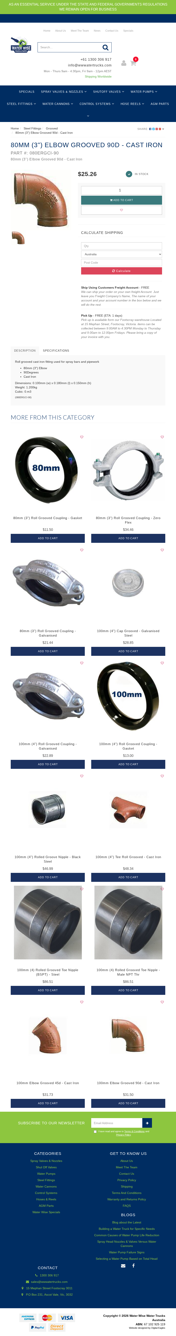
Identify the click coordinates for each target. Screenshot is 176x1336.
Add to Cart (123, 200)
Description (25, 350)
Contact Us (111, 30)
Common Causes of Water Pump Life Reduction (126, 1235)
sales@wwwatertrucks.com (49, 1281)
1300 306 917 (49, 1275)
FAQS (127, 1205)
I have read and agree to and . (123, 1133)
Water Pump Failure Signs (126, 1252)
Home (46, 30)
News (96, 30)
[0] (133, 63)
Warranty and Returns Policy (126, 1199)
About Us (60, 30)
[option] (41, 200)
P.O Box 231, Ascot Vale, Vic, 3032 (49, 1294)
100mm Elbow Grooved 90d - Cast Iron (128, 1083)
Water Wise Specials (46, 1212)
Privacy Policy (123, 1134)
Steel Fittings (20, 104)
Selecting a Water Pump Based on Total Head (127, 1258)
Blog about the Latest (126, 1222)
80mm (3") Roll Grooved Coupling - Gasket (47, 518)
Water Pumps (143, 91)
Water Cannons (56, 104)
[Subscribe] (147, 1123)
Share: (143, 129)
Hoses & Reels (46, 1199)
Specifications (56, 350)
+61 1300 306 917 (96, 59)
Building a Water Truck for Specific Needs (127, 1228)
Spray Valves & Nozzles (62, 91)
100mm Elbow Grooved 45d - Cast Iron (48, 1083)
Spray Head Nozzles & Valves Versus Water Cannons (126, 1244)
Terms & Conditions (134, 1131)
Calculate (123, 271)
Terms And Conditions (126, 1193)
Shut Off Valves (46, 1167)
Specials (128, 30)
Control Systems (96, 104)
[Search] (105, 47)
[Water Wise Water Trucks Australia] (21, 44)
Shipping (127, 1186)
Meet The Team (79, 30)
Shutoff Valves (107, 91)
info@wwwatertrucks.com (90, 65)
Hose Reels (131, 104)
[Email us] (123, 1266)
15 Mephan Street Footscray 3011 (49, 1288)
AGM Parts (160, 104)
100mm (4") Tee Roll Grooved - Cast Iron (128, 857)
